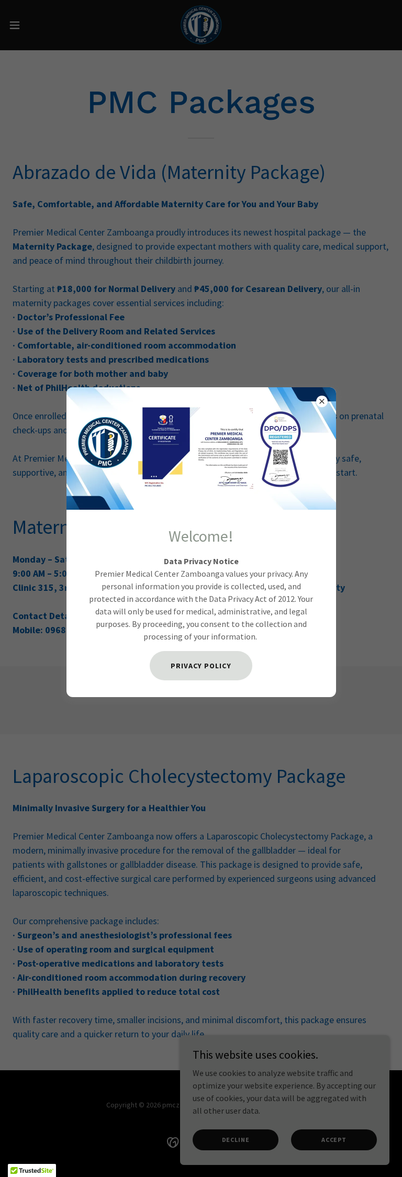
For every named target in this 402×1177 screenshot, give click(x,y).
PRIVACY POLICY (201, 665)
